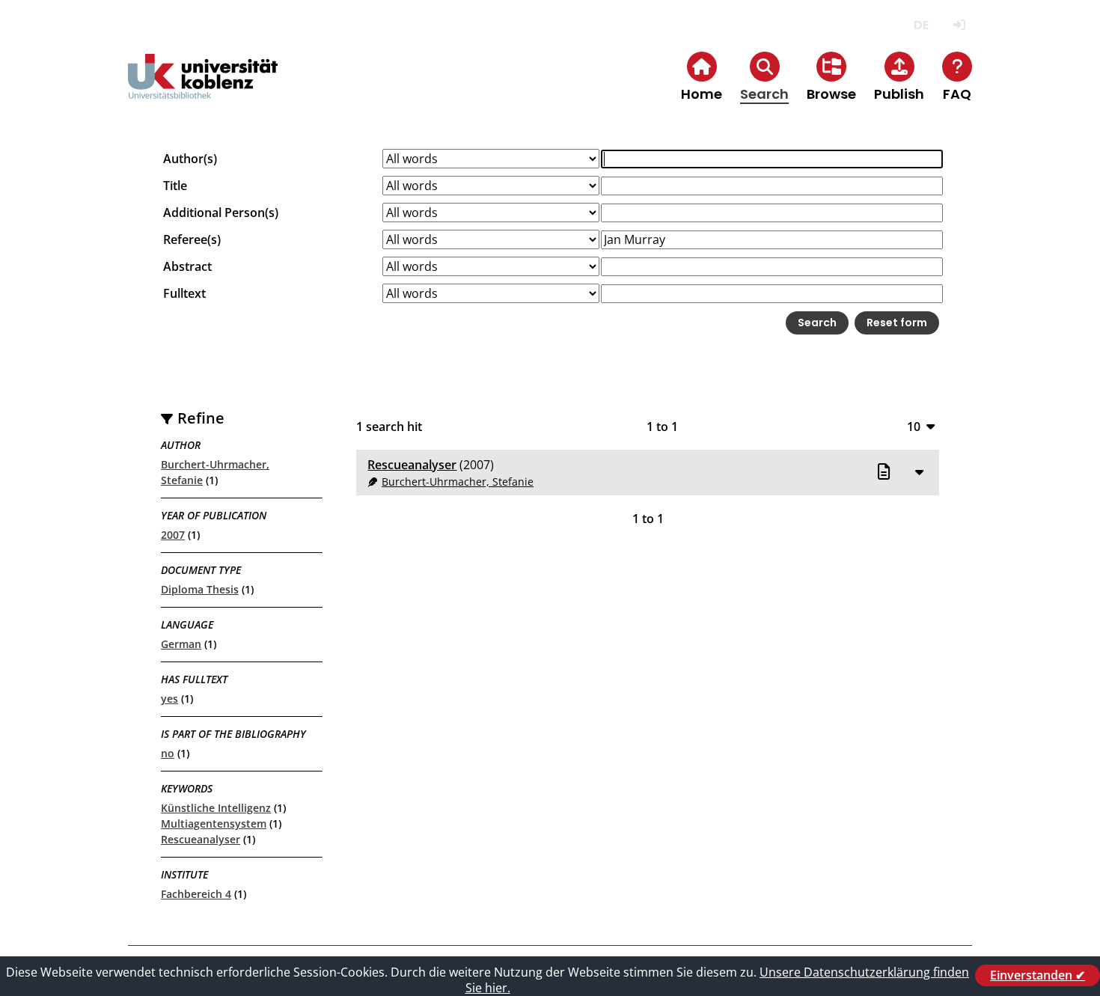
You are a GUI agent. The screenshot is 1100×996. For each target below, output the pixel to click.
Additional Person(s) (220, 212)
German (181, 644)
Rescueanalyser (200, 839)
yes (169, 698)
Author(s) (190, 158)
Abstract (187, 266)
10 (913, 426)
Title (175, 185)
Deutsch (921, 25)
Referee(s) (192, 239)
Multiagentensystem (213, 823)
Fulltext (184, 293)
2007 (173, 535)
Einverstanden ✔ (1037, 975)
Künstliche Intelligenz (216, 808)
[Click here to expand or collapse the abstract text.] (919, 471)
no (167, 753)
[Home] (203, 89)
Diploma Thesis (200, 589)
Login (959, 25)
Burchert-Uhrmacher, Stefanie (458, 481)
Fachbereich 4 (196, 894)
